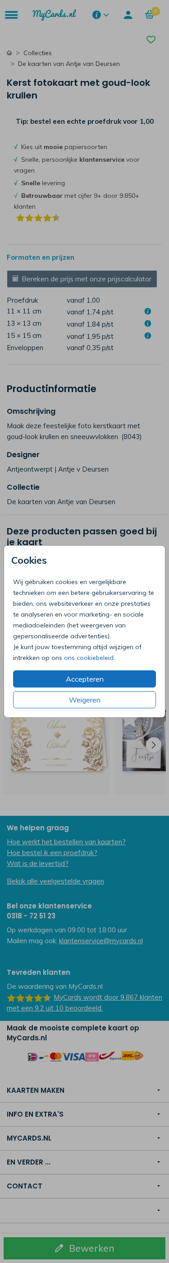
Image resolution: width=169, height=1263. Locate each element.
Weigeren (84, 699)
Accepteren (85, 678)
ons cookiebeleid (89, 658)
